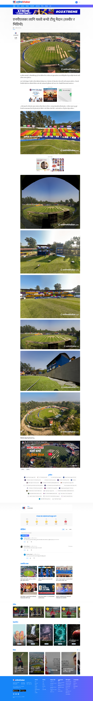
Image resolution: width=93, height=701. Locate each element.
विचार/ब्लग (36, 683)
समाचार (22, 6)
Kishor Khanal (27, 546)
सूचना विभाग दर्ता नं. (29, 682)
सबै (77, 650)
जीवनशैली (32, 6)
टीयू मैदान (28, 469)
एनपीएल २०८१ (52, 681)
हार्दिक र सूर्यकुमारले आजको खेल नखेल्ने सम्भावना (45, 579)
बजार (43, 681)
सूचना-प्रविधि (44, 689)
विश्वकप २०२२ (52, 691)
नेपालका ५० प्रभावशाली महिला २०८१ (61, 683)
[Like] (27, 542)
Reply (25, 541)
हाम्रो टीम (74, 681)
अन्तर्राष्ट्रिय (36, 692)
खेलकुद (46, 6)
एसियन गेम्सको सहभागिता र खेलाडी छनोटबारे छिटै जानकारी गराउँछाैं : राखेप (64, 579)
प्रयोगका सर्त (75, 683)
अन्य (50, 6)
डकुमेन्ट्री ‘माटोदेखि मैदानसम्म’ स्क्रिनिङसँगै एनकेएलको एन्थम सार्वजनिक (63, 597)
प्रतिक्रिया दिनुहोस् (25, 535)
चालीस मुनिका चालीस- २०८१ (61, 688)
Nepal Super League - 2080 (53, 690)
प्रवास (35, 691)
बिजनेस (27, 6)
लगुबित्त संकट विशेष (68, 683)
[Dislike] (31, 542)
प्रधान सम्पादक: (23, 682)
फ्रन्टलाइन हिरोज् (60, 691)
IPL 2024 (51, 685)
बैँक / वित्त (44, 686)
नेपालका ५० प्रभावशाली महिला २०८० (61, 685)
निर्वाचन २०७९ (68, 692)
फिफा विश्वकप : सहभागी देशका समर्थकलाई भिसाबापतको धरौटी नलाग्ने (28, 597)
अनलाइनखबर (15, 35)
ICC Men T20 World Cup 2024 (53, 683)
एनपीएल (22, 469)
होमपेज (18, 6)
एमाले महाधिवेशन (68, 694)
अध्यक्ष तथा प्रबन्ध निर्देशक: (16, 682)
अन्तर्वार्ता (36, 686)
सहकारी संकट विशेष (68, 681)
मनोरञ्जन (38, 6)
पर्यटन (43, 683)
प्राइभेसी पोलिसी (75, 686)
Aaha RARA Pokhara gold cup (53, 687)
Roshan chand (27, 538)
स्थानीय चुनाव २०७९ (68, 691)
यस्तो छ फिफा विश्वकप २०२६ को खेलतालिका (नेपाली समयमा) (46, 597)
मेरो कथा (59, 689)
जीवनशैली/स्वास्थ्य (37, 689)
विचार (42, 6)
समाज (35, 681)
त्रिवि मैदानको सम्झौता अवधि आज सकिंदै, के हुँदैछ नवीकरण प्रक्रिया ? (28, 579)
